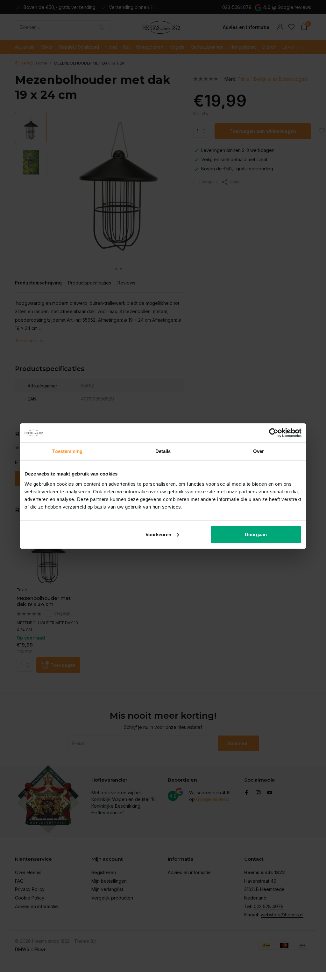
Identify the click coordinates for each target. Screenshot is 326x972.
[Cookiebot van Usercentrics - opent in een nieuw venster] (273, 433)
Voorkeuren (158, 534)
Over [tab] (258, 451)
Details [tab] (163, 451)
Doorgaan (256, 534)
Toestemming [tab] (67, 451)
